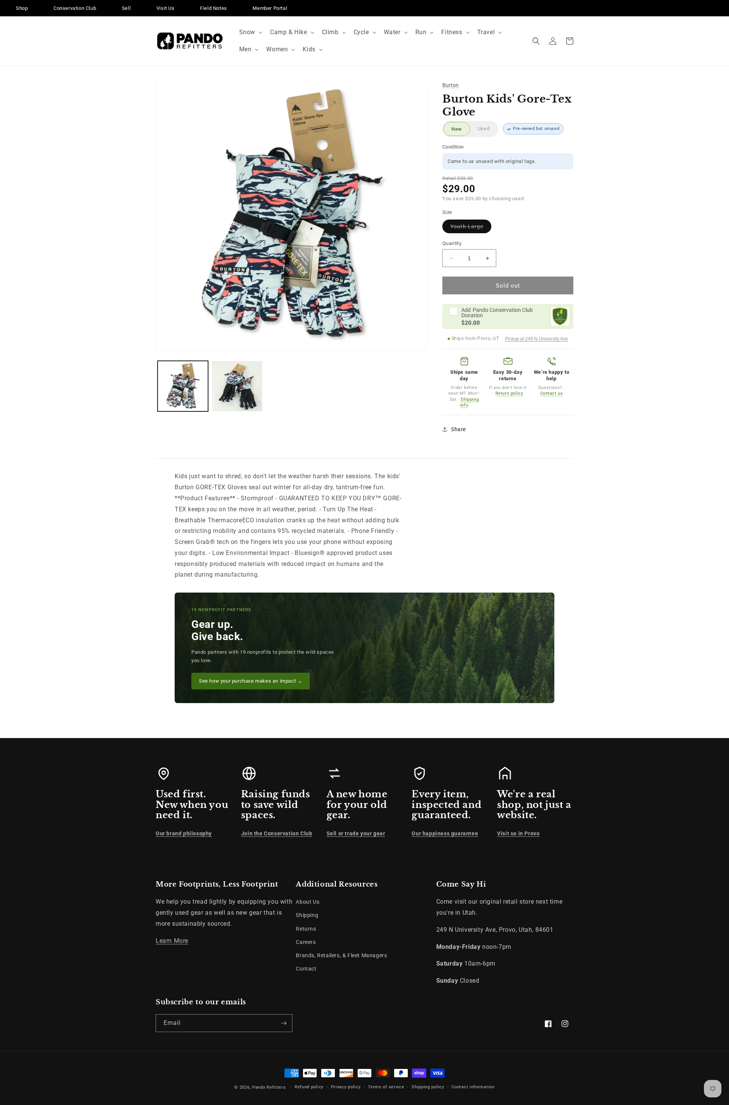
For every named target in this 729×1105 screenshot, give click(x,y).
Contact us (551, 393)
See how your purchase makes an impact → (250, 681)
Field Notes (213, 8)
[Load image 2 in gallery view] (237, 386)
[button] (250, 32)
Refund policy (309, 1086)
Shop (22, 8)
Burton (450, 85)
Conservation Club (75, 8)
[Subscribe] (283, 1023)
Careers (306, 942)
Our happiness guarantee (445, 833)
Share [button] (458, 429)
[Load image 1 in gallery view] (183, 386)
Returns (306, 929)
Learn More (172, 940)
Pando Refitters (269, 1087)
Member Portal (269, 8)
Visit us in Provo (518, 833)
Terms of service (386, 1086)
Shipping (307, 915)
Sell (126, 8)
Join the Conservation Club (276, 833)
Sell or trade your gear (356, 833)
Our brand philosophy (184, 833)
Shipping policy (428, 1086)
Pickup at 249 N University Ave (536, 338)
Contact (306, 969)
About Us (307, 902)
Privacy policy (346, 1086)
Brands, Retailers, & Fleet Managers (341, 955)
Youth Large (470, 228)
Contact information (472, 1086)
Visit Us (165, 8)
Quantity (451, 243)
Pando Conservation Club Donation (497, 312)
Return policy (509, 393)
